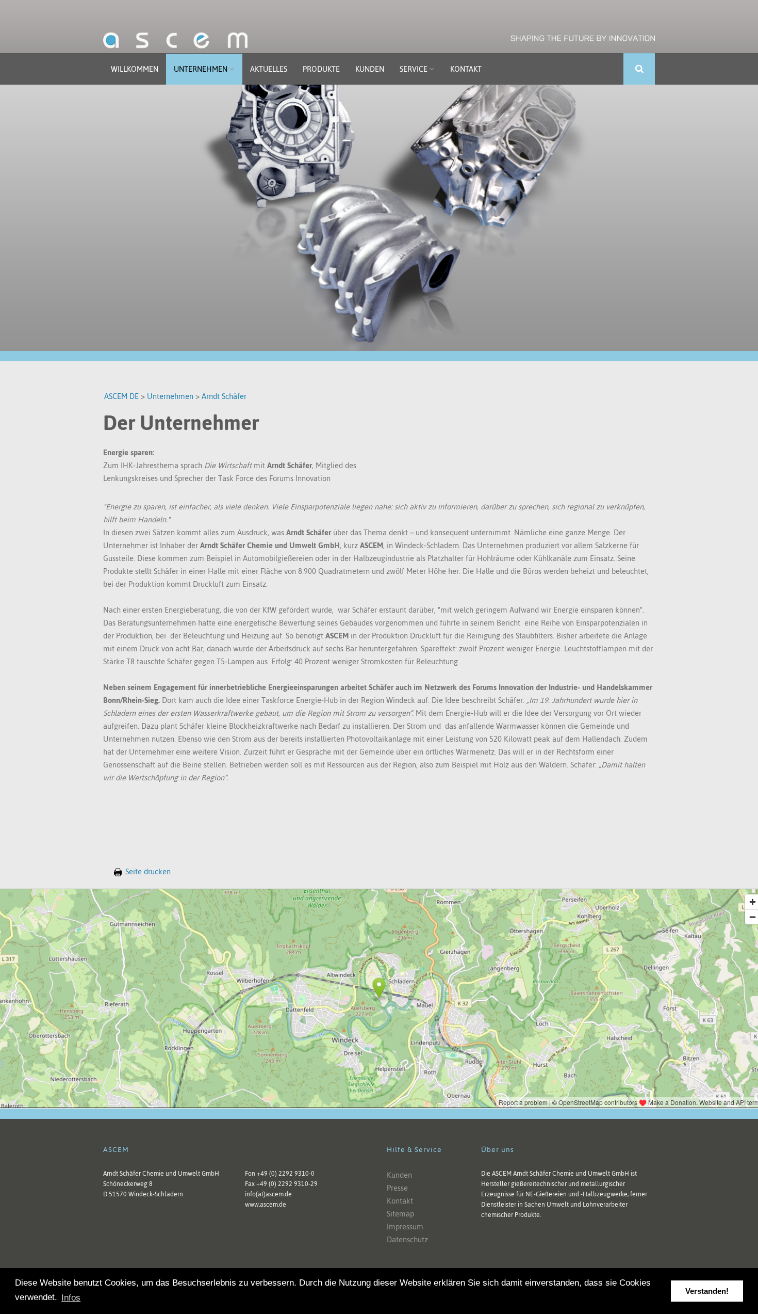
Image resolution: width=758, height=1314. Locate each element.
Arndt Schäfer (224, 396)
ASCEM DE (121, 396)
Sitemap (400, 1213)
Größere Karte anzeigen (379, 908)
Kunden (369, 69)
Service (413, 69)
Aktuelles (268, 69)
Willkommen (134, 69)
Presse (397, 1187)
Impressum (405, 1226)
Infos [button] (70, 1298)
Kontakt (466, 69)
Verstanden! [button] (707, 1291)
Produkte (321, 69)
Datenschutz (407, 1239)
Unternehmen (200, 69)
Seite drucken (148, 871)
